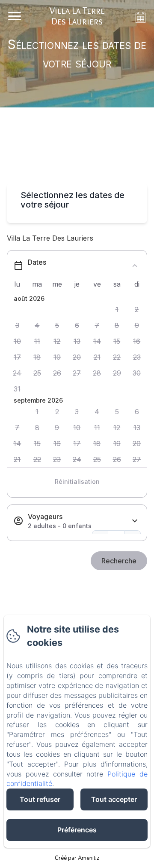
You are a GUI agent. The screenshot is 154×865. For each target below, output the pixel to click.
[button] (117, 310)
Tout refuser (40, 799)
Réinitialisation (77, 481)
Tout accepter (114, 799)
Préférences (77, 829)
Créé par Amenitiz (77, 858)
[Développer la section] (135, 521)
